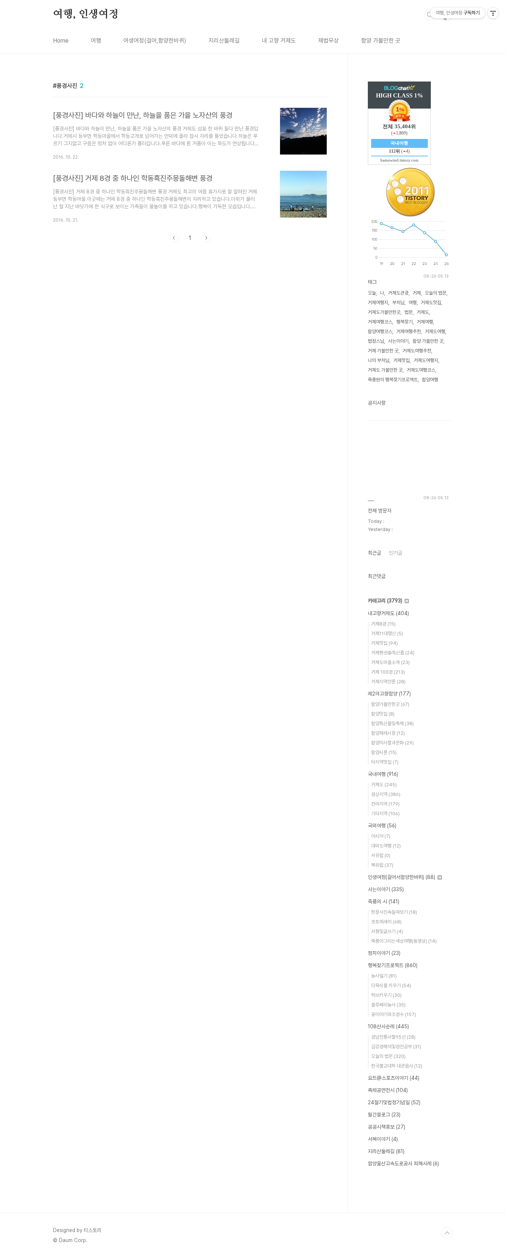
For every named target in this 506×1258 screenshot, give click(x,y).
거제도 (423, 312)
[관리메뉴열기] (493, 13)
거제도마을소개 (390, 662)
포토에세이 (386, 922)
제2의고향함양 (389, 694)
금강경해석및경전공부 (396, 1046)
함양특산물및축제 (392, 723)
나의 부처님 (378, 360)
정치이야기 (384, 953)
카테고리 (385, 601)
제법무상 (328, 40)
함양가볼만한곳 (390, 704)
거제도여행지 (426, 360)
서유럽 (380, 855)
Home (61, 40)
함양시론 (384, 752)
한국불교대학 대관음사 (396, 1066)
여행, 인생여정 (85, 14)
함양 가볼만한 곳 (380, 40)
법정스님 (376, 341)
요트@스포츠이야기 (393, 1078)
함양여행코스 (380, 331)
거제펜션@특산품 (393, 652)
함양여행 (430, 379)
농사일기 (384, 976)
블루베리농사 (388, 1005)
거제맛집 (401, 360)
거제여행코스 (380, 322)
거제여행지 (378, 302)
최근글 (374, 553)
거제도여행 (435, 331)
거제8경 (383, 624)
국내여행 (383, 774)
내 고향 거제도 (279, 40)
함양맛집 (383, 714)
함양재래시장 (388, 733)
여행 (96, 40)
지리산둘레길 (224, 40)
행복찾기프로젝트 (392, 965)
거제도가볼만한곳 (384, 312)
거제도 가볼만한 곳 (385, 370)
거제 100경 (388, 672)
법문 (409, 312)
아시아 (380, 836)
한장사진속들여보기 (394, 912)
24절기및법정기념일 (394, 1102)
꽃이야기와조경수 (393, 1014)
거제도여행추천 (417, 350)
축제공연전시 (388, 1090)
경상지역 (385, 794)
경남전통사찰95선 (393, 1037)
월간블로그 (384, 1115)
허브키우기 (386, 995)
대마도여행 (386, 846)
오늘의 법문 (435, 293)
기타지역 (385, 813)
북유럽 (382, 865)
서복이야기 (383, 1139)
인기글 (395, 553)
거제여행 (425, 322)
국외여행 (382, 826)
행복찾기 (404, 322)
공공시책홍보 (386, 1127)
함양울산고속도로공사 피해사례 (403, 1163)
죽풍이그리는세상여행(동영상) (404, 941)
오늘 (372, 293)
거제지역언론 (388, 681)
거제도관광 (398, 293)
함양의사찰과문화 (392, 743)
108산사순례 (388, 1026)
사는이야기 (398, 341)
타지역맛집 (385, 762)
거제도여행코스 (421, 370)
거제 (417, 293)
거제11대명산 (387, 633)
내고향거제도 (388, 613)
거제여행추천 (408, 331)
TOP (447, 1233)
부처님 (398, 302)
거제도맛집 (431, 302)
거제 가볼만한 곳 (383, 350)
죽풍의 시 (383, 902)
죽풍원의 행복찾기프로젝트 (393, 379)
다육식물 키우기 (391, 985)
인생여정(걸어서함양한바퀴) (401, 877)
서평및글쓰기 (387, 931)
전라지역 (385, 804)
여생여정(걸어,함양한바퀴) (154, 40)
